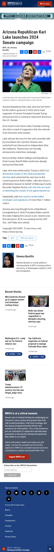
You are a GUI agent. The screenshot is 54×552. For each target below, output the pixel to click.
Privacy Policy (10, 537)
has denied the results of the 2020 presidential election (26, 174)
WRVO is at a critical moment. (21, 413)
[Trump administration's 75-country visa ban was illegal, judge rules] (15, 375)
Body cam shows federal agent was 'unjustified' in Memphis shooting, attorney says (37, 316)
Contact (8, 526)
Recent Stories (13, 291)
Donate (45, 4)
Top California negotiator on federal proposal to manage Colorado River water (38, 342)
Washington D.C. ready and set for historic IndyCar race (15, 341)
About (7, 510)
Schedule (8, 515)
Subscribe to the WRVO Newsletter (20, 465)
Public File (9, 531)
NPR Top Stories (27, 238)
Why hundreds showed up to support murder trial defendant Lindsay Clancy (15, 301)
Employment (10, 521)
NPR (12, 238)
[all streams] (50, 549)
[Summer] (27, 16)
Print (48, 51)
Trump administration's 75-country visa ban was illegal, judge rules (14, 388)
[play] (3, 549)
